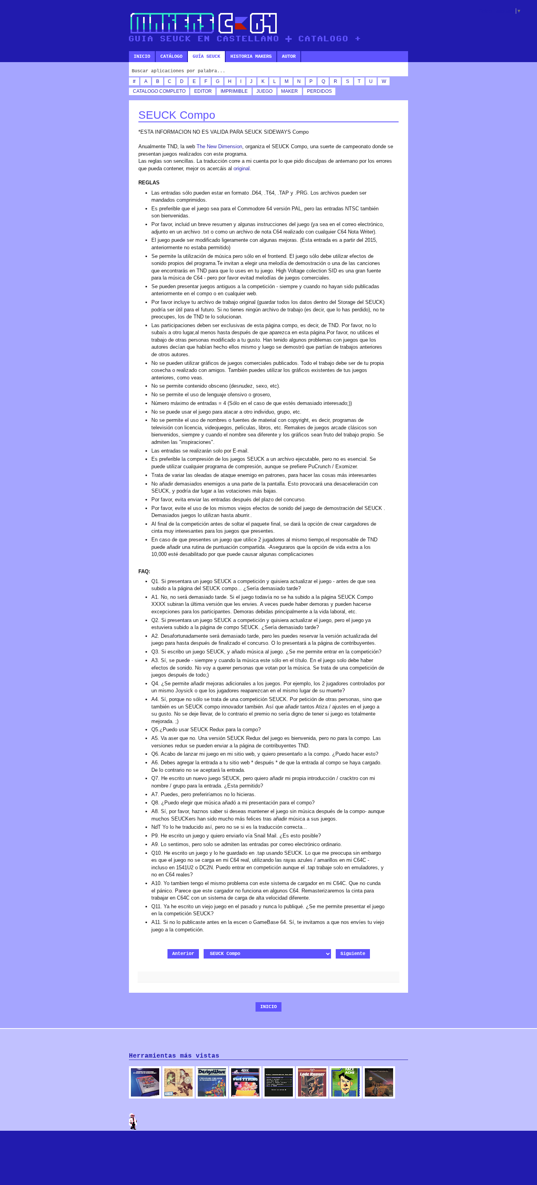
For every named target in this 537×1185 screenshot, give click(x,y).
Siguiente (352, 954)
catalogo (145, 91)
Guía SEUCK (206, 56)
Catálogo (171, 56)
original (242, 168)
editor (203, 91)
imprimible (234, 91)
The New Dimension (219, 146)
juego (264, 91)
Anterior (183, 954)
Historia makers (251, 56)
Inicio (142, 56)
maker (289, 91)
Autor (289, 56)
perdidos (319, 91)
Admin (133, 1121)
